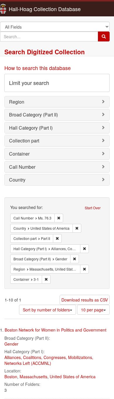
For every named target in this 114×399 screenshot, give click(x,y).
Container (19, 153)
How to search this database (37, 68)
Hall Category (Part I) (31, 127)
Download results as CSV (84, 300)
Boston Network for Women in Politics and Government (55, 330)
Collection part (24, 140)
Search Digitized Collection (44, 51)
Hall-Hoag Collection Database (26, 9)
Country (17, 179)
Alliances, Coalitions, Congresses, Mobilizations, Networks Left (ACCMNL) (48, 360)
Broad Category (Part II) (33, 114)
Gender (11, 344)
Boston (10, 376)
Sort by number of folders (46, 310)
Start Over (93, 207)
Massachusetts (33, 376)
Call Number (22, 166)
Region (16, 101)
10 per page (92, 310)
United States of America (73, 376)
